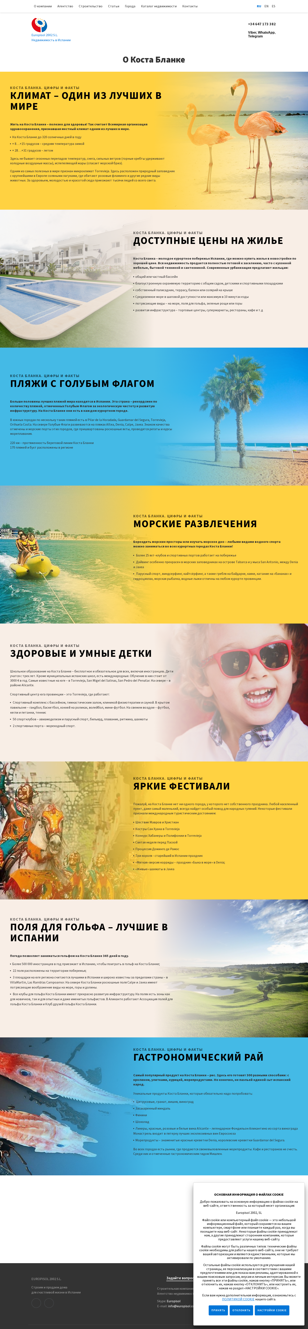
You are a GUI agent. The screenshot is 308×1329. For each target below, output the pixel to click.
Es (273, 6)
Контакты (190, 6)
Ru (259, 6)
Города (130, 6)
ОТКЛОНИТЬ (241, 1310)
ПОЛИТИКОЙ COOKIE (238, 1299)
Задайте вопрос (180, 1278)
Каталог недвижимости (159, 6)
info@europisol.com (182, 1306)
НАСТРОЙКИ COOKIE (272, 1310)
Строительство (90, 6)
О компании (43, 6)
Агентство (65, 6)
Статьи (113, 6)
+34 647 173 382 (262, 24)
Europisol (174, 1301)
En (266, 6)
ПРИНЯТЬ (218, 1310)
